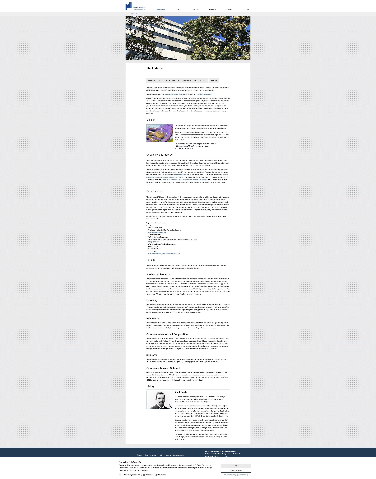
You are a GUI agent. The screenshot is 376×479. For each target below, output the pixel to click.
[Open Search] (248, 9)
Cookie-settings (178, 455)
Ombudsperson (189, 80)
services (183, 146)
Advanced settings (230, 475)
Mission (151, 80)
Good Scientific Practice (169, 80)
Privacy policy (243, 475)
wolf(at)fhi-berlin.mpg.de (157, 232)
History (214, 80)
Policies (203, 80)
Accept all (236, 466)
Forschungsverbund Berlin (173, 94)
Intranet (168, 455)
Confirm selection (236, 471)
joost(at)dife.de (153, 242)
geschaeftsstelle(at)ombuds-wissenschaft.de (164, 253)
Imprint (160, 455)
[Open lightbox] (159, 400)
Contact (139, 455)
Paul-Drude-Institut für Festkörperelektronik (135, 6)
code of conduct (179, 175)
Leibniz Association (205, 94)
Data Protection (150, 455)
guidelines (166, 175)
